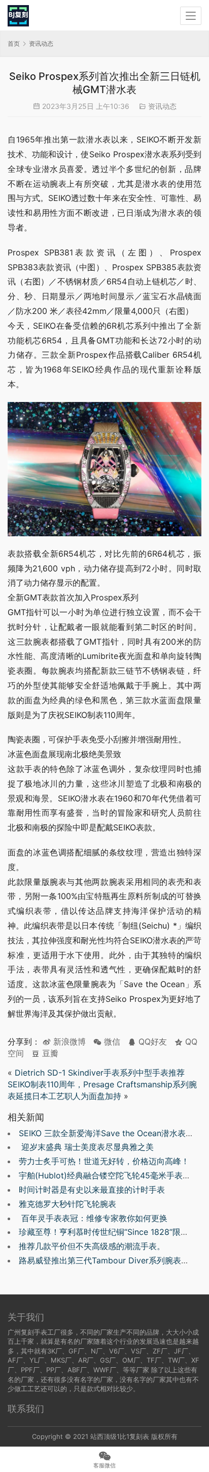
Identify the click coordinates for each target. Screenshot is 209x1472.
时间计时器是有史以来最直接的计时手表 (92, 1190)
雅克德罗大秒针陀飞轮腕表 (67, 1204)
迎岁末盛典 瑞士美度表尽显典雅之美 (86, 1147)
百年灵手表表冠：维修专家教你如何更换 (93, 1218)
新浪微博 (68, 1041)
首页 (14, 43)
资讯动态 (162, 106)
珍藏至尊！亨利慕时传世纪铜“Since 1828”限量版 (108, 1232)
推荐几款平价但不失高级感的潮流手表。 (92, 1246)
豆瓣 (49, 1053)
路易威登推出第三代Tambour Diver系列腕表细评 (108, 1260)
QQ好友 (151, 1041)
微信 (106, 1041)
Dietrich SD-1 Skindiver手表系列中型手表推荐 (100, 1072)
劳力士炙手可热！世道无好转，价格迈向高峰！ (104, 1161)
